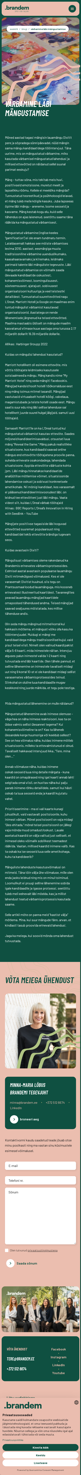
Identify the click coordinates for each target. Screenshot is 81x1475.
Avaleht (14, 28)
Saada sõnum (27, 1263)
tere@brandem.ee (20, 1358)
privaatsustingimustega (43, 1250)
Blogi (24, 28)
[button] (72, 8)
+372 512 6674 (16, 1368)
